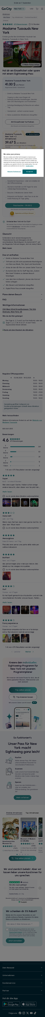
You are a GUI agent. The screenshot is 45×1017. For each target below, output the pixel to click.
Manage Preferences (14, 171)
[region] (22, 163)
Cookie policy (29, 166)
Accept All (29, 171)
